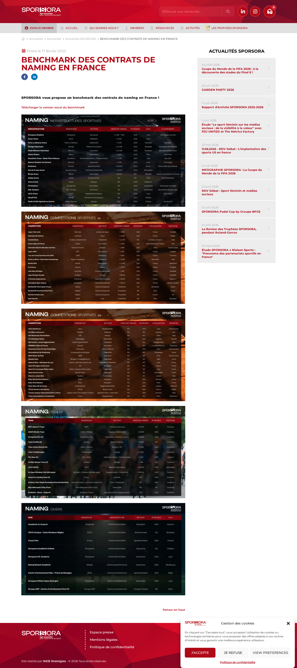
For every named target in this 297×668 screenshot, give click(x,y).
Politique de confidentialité (237, 662)
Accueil (72, 28)
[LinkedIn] (243, 11)
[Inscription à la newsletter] (270, 11)
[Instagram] (255, 11)
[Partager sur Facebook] (24, 77)
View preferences (270, 653)
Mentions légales (104, 640)
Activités (193, 28)
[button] (288, 623)
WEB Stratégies (54, 661)
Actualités (36, 38)
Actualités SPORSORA (80, 38)
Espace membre (42, 28)
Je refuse (233, 653)
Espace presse (101, 632)
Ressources (165, 28)
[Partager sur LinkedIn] (34, 77)
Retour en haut (174, 609)
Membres (137, 28)
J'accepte (200, 653)
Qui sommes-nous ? (104, 28)
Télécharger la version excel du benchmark (53, 107)
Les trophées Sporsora (230, 28)
